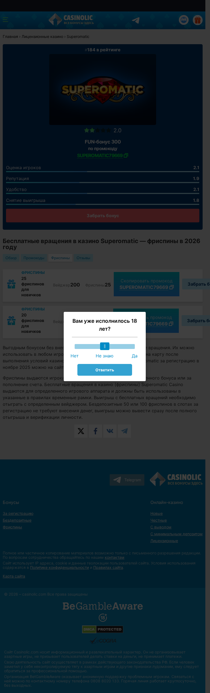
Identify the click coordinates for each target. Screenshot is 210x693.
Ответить (104, 370)
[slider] (104, 346)
